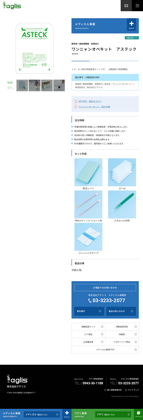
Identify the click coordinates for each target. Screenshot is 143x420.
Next (66, 85)
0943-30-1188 (93, 383)
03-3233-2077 (109, 300)
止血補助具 (88, 342)
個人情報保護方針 (114, 390)
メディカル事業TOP (105, 349)
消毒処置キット (88, 326)
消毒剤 (122, 334)
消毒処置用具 (122, 326)
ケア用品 (88, 334)
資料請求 (81, 311)
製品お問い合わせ (117, 311)
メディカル (36, 414)
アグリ (106, 414)
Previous (1, 85)
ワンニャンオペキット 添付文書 (94, 106)
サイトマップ (133, 390)
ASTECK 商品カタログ (90, 101)
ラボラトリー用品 (122, 342)
